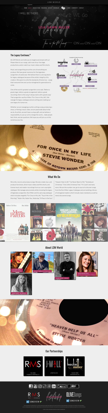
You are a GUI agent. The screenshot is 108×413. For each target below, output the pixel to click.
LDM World (54, 2)
